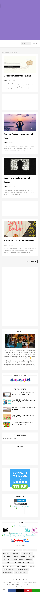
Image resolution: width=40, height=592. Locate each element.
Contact (5, 584)
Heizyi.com (10, 43)
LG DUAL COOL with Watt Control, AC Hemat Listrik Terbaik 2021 (24, 393)
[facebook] (16, 580)
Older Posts (31, 261)
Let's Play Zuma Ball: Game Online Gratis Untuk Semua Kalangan (23, 416)
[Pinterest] (28, 590)
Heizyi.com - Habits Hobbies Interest (22, 582)
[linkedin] (13, 580)
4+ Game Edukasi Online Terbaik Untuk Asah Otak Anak (22, 423)
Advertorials (6, 550)
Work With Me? (13, 584)
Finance (31, 556)
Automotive (6, 553)
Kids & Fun (30, 563)
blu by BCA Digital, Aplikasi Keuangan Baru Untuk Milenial (24, 401)
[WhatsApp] (36, 590)
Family (16, 556)
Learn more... (20, 368)
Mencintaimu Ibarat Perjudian (17, 76)
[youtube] (30, 580)
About (35, 582)
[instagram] (23, 580)
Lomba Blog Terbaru (20, 566)
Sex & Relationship (22, 569)
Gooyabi (33, 584)
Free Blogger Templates (20, 586)
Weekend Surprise (20, 572)
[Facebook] (12, 590)
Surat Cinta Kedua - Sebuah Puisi (19, 240)
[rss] (9, 580)
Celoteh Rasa (7, 556)
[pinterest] (26, 580)
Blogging (16, 553)
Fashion (23, 556)
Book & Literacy (27, 553)
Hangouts (29, 559)
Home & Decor (7, 563)
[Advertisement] (20, 20)
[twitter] (20, 580)
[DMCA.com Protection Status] (20, 504)
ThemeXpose (27, 584)
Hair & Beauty (18, 559)
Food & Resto (7, 559)
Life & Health (7, 566)
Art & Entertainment (30, 550)
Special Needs (7, 572)
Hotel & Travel (19, 563)
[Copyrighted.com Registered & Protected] (20, 501)
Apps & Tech (17, 550)
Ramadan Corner (8, 569)
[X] (20, 590)
